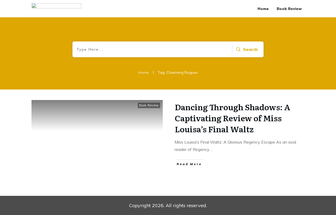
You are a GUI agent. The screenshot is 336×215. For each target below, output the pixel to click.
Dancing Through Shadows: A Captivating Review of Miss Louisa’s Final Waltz (232, 118)
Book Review (149, 105)
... (212, 149)
